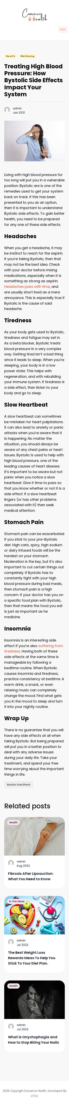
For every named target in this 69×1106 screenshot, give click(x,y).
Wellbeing (27, 56)
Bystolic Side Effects (18, 784)
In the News (17, 901)
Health (10, 56)
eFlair (34, 1096)
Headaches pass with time (27, 286)
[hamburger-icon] (62, 29)
